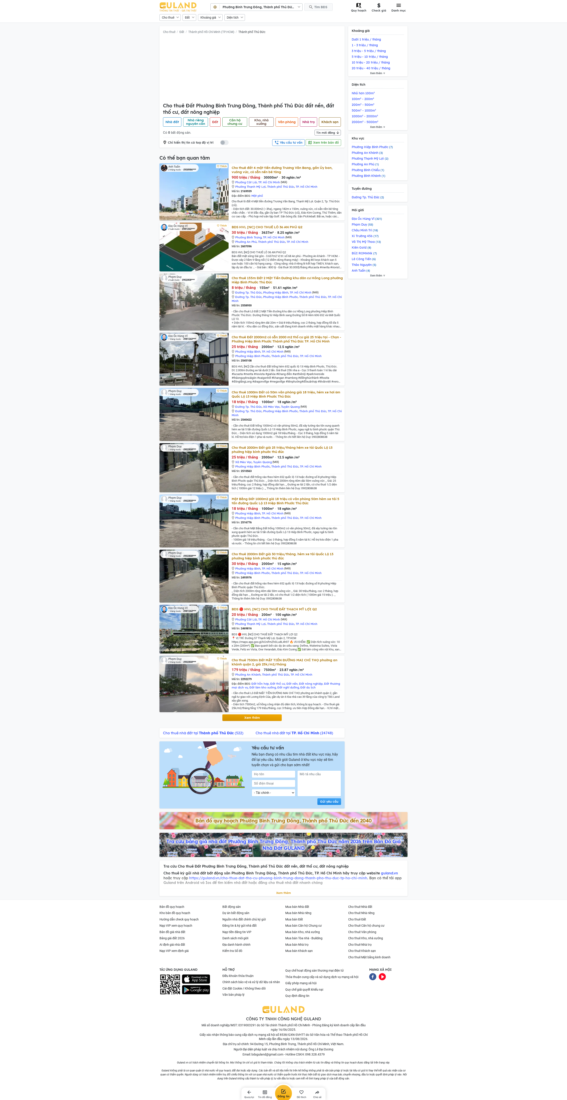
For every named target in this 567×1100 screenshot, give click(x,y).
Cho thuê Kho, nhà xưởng (365, 938)
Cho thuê (168, 17)
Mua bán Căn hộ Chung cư (303, 925)
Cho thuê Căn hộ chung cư (366, 925)
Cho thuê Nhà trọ (360, 944)
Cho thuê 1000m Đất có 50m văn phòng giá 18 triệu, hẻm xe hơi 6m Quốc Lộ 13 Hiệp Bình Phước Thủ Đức (286, 394)
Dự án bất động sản (235, 913)
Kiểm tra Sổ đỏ (232, 951)
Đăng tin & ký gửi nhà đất (239, 925)
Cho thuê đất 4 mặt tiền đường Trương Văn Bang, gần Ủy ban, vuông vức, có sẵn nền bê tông (282, 170)
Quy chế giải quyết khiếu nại (304, 989)
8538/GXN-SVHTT (292, 1034)
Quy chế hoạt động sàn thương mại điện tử (314, 970)
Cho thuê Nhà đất (360, 907)
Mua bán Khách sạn (299, 951)
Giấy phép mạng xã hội (301, 983)
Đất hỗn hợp (260, 683)
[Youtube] (382, 976)
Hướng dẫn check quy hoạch (179, 919)
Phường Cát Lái (246, 182)
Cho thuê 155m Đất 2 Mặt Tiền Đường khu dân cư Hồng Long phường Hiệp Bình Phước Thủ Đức (287, 280)
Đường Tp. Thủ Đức (248, 292)
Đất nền (292, 683)
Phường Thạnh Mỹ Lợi (250, 186)
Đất (187, 17)
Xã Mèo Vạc (271, 406)
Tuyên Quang (290, 406)
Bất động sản (231, 907)
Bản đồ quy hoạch (171, 907)
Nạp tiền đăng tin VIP (236, 932)
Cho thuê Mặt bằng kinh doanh (369, 957)
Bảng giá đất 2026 (172, 938)
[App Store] (196, 979)
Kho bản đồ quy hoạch (174, 913)
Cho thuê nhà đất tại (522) (203, 733)
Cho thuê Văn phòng (362, 932)
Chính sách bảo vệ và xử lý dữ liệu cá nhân (251, 982)
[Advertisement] (252, 69)
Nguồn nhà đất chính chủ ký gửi (244, 919)
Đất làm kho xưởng (262, 687)
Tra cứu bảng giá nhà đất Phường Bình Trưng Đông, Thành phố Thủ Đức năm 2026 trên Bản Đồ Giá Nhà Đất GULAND (283, 844)
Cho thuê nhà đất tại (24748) (294, 733)
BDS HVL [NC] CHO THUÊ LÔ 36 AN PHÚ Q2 (267, 227)
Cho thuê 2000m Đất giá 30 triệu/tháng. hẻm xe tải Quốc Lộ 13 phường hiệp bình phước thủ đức (282, 556)
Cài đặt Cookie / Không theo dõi (244, 988)
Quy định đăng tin (297, 996)
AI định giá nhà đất (172, 944)
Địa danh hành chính (236, 944)
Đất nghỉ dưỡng (288, 687)
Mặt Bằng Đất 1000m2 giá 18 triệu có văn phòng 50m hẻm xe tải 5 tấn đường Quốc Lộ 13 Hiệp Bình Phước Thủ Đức (285, 501)
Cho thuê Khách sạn (362, 951)
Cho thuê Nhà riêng (361, 913)
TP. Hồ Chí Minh (269, 182)
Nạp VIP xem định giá (174, 951)
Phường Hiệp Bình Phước (280, 297)
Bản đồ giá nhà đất (172, 932)
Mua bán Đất (294, 919)
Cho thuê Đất (357, 919)
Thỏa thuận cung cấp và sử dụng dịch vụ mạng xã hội (321, 977)
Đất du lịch (308, 687)
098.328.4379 (315, 1054)
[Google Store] (196, 989)
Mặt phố (257, 195)
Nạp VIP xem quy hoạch (175, 925)
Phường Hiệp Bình (275, 292)
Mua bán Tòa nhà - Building (303, 938)
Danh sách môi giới (235, 938)
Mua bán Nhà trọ (297, 944)
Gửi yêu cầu (329, 802)
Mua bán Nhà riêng (298, 913)
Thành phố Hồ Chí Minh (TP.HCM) (211, 32)
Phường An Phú (246, 242)
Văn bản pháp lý (233, 994)
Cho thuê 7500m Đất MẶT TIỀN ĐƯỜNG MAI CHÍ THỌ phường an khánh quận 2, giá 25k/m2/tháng (284, 662)
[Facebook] (372, 976)
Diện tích (233, 17)
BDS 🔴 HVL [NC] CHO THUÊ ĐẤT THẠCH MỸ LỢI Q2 (274, 609)
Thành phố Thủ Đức (251, 32)
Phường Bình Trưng (248, 237)
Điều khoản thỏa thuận (238, 976)
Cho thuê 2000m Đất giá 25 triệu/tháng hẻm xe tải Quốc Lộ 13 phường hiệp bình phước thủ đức (282, 449)
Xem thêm (252, 718)
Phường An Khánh (248, 674)
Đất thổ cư (277, 683)
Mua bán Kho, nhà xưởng (302, 932)
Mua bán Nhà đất (297, 907)
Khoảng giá (208, 17)
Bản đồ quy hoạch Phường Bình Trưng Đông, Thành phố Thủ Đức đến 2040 (283, 821)
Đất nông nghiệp (311, 683)
